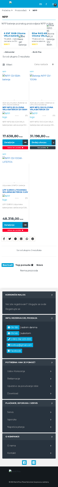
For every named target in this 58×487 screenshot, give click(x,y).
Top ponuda (23, 264)
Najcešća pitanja (15, 427)
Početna (6, 10)
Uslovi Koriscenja (16, 371)
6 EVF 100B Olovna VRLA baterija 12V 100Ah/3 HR (14, 34)
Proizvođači (20, 10)
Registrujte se (12, 309)
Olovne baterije (13, 105)
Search (41, 4)
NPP (4, 72)
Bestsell (7, 264)
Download (12, 393)
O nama (11, 445)
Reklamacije (13, 378)
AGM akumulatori (9, 103)
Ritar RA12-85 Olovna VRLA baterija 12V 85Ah (42, 34)
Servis (10, 412)
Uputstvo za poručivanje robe (22, 386)
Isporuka (11, 419)
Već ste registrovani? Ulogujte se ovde (25, 304)
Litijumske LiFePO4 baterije (13, 185)
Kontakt (11, 453)
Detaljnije (9, 142)
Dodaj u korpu (39, 142)
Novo (40, 264)
